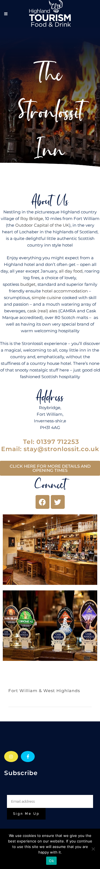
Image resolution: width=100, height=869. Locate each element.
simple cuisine (46, 297)
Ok (51, 860)
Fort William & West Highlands (44, 690)
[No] (93, 849)
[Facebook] (42, 502)
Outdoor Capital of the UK (42, 225)
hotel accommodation (65, 291)
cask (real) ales (42, 310)
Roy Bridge (31, 218)
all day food (70, 271)
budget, (28, 284)
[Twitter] (58, 502)
